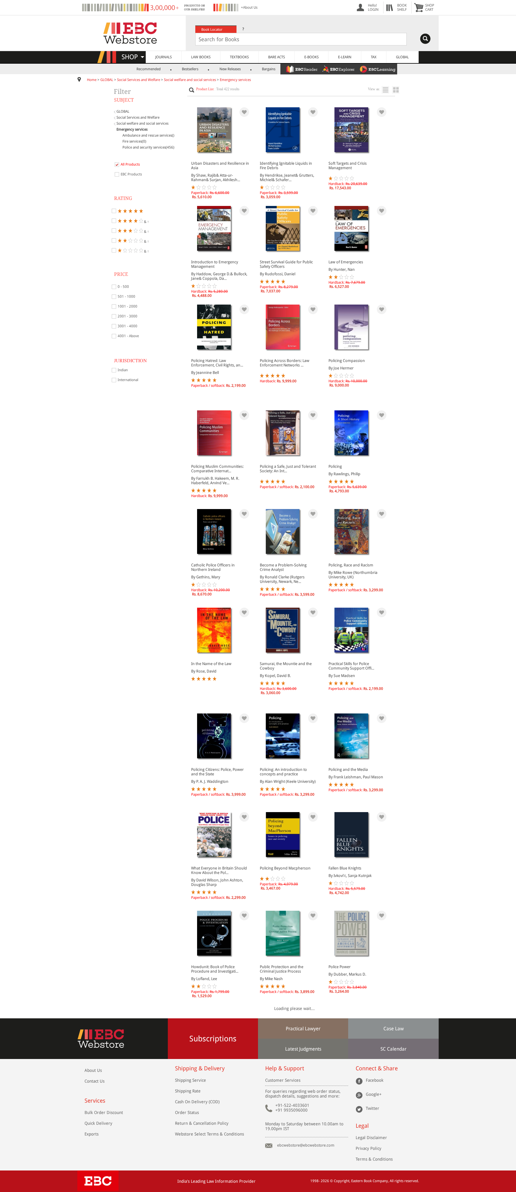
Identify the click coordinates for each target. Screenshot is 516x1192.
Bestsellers (190, 69)
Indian (123, 370)
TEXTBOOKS (239, 57)
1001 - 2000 (127, 306)
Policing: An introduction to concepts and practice (283, 771)
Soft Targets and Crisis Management (347, 165)
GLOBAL (402, 57)
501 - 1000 (126, 296)
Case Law (393, 1028)
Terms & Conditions (374, 1159)
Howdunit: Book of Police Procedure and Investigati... (214, 969)
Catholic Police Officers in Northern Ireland (213, 567)
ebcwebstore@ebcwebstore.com (305, 1145)
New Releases (230, 69)
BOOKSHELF (402, 7)
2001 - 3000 (127, 316)
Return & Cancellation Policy (201, 1123)
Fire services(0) (134, 141)
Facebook (374, 1080)
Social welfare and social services (190, 80)
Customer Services (282, 1080)
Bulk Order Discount (104, 1112)
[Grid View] (399, 90)
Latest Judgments (303, 1049)
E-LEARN (344, 57)
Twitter (372, 1108)
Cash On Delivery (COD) (197, 1101)
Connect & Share (377, 1068)
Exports (92, 1134)
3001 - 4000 (127, 326)
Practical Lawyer (303, 1028)
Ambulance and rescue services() (148, 135)
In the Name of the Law (211, 663)
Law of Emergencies (345, 262)
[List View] (387, 90)
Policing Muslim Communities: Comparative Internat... (217, 468)
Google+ (374, 1094)
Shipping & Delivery (200, 1068)
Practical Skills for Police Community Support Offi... (351, 665)
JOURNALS (163, 57)
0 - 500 (123, 287)
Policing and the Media (348, 769)
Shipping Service (190, 1080)
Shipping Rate (188, 1091)
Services (95, 1100)
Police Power (339, 967)
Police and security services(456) (148, 147)
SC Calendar (393, 1049)
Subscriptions (212, 1038)
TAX (374, 57)
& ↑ (146, 221)
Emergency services (235, 80)
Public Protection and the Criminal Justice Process (281, 969)
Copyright (341, 1181)
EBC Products (131, 174)
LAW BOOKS (201, 57)
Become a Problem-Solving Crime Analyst (283, 567)
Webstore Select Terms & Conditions (209, 1134)
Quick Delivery (98, 1123)
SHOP (132, 57)
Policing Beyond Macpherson (285, 868)
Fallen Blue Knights (344, 868)
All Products (130, 164)
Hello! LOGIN (373, 7)
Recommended (148, 69)
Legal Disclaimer (371, 1137)
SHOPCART (429, 7)
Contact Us (95, 1081)
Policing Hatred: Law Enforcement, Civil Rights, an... (217, 362)
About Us (93, 1070)
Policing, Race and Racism (350, 565)
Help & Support (284, 1068)
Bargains (268, 69)
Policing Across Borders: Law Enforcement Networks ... (284, 362)
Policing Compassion (346, 360)
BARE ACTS (276, 57)
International (128, 380)
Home (91, 80)
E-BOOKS (311, 57)
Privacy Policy (368, 1148)
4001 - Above (128, 336)
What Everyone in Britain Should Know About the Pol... (219, 870)
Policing (335, 466)
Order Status (187, 1112)
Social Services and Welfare (138, 80)
